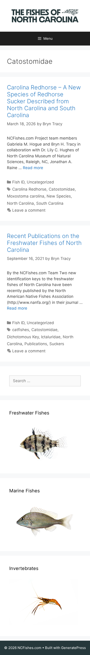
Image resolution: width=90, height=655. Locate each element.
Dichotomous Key (23, 337)
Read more (33, 167)
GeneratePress (73, 648)
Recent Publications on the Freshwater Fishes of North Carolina (44, 242)
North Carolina (20, 203)
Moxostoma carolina (25, 196)
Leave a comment (28, 210)
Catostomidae (62, 189)
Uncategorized (40, 182)
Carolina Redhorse (29, 189)
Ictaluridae (50, 337)
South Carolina (49, 203)
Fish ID (18, 182)
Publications (35, 343)
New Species (59, 196)
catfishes (20, 329)
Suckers (56, 343)
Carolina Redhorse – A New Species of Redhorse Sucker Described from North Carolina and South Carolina (44, 101)
